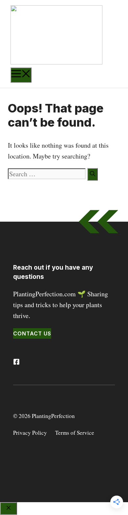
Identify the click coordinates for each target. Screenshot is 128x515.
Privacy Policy (30, 432)
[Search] (92, 174)
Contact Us (32, 333)
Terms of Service (74, 432)
